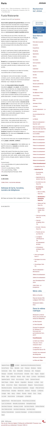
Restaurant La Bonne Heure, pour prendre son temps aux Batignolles (39, 316)
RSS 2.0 (25, 425)
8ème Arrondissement (38, 136)
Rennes (19, 376)
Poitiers (30, 393)
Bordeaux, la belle (18, 406)
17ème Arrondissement (15, 8)
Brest (23, 376)
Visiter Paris (36, 80)
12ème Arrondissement (39, 148)
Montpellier (20, 370)
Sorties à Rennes (40, 406)
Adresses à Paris (37, 103)
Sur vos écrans (20, 379)
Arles (32, 373)
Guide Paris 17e (25, 8)
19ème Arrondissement (39, 274)
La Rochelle (28, 396)
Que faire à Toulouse (7, 406)
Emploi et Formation (38, 71)
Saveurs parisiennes (38, 83)
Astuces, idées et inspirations (20, 387)
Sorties (35, 74)
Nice (14, 370)
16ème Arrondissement (39, 160)
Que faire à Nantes (29, 406)
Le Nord (17, 365)
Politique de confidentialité (25, 423)
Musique (4, 373)
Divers (13, 379)
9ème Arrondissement (38, 139)
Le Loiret (4, 396)
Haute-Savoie (11, 396)
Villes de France (40, 387)
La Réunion (40, 390)
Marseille (17, 368)
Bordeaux (33, 368)
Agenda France (5, 365)
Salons (34, 56)
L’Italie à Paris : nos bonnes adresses (10, 182)
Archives (35, 106)
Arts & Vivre (9, 385)
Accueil (3, 8)
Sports (34, 65)
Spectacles (36, 54)
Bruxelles (14, 390)
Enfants (35, 77)
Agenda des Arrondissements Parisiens (31, 365)
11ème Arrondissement (39, 145)
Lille (33, 370)
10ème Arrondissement (39, 142)
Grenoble (26, 373)
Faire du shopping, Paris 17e (40, 222)
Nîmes (3, 376)
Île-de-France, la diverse (29, 400)
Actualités (10, 373)
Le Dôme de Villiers (38, 360)
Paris (4, 3)
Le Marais (35, 119)
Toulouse (27, 368)
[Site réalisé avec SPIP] (44, 421)
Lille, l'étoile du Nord (7, 409)
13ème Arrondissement (39, 151)
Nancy (13, 393)
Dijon (7, 376)
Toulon (27, 379)
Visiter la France (6, 390)
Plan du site (4, 423)
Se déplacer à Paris (38, 92)
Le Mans (37, 382)
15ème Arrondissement (39, 157)
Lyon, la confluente (6, 403)
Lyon (22, 368)
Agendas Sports (6, 379)
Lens (42, 382)
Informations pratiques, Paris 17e (40, 249)
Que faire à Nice (31, 409)
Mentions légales (12, 423)
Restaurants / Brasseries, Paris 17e (21, 10)
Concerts (35, 45)
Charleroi (27, 390)
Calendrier (35, 68)
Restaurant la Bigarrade (39, 357)
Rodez (15, 385)
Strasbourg (27, 370)
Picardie (24, 393)
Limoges (4, 393)
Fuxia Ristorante (37, 338)
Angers (36, 373)
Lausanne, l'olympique (21, 412)
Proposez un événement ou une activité (39, 29)
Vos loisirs (35, 59)
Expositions (17, 19)
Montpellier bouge (31, 403)
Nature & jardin (22, 385)
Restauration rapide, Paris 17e (41, 210)
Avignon (42, 373)
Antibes (12, 382)
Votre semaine (36, 62)
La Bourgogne (19, 396)
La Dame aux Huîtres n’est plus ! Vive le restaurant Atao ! (38, 342)
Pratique (35, 89)
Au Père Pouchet (37, 321)
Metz (9, 393)
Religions (30, 385)
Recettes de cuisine (7, 387)
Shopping (35, 51)
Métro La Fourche (37, 295)
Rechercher (21, 390)
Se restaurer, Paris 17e (6, 10)
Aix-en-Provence (18, 373)
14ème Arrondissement (39, 154)
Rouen (28, 376)
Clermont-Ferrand (34, 379)
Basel (3, 415)
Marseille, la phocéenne (19, 403)
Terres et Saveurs (38, 385)
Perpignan (37, 370)
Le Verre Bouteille (37, 324)
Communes (4, 370)
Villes (10, 370)
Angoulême (23, 382)
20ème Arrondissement (39, 277)
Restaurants (36, 86)
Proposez (33, 390)
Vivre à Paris (36, 95)
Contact (20, 425)
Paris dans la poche (38, 42)
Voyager (32, 387)
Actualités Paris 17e (40, 166)
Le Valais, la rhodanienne (34, 412)
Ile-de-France (5, 368)
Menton (17, 382)
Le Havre (34, 376)
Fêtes (11, 368)
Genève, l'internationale (8, 412)
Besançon (30, 382)
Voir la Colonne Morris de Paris (39, 23)
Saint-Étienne (41, 376)
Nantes (39, 368)
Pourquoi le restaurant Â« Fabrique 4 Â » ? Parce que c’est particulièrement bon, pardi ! (39, 331)
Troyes (39, 393)
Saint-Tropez (5, 382)
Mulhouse (13, 376)
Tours (34, 393)
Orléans (18, 393)
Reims (3, 385)
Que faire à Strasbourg (19, 409)
